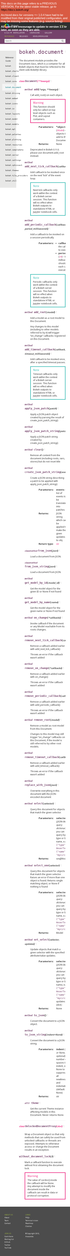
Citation (28, 1226)
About (6, 1217)
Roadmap (29, 1223)
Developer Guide (40, 36)
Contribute (8, 1236)
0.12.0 (7, 33)
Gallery (48, 33)
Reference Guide (9, 59)
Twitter (7, 1245)
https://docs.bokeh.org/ (15, 9)
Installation (19, 33)
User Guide (35, 33)
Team (6, 1220)
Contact (7, 1223)
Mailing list (9, 1239)
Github (7, 1242)
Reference (9, 36)
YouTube (7, 1248)
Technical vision (31, 1220)
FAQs (27, 1217)
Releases (23, 36)
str (57, 543)
